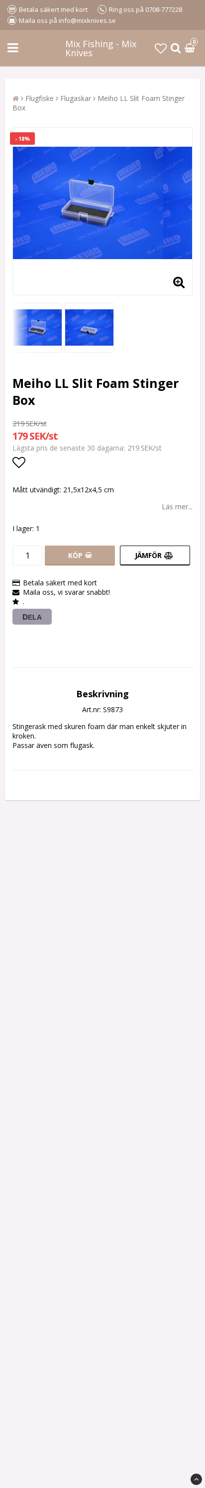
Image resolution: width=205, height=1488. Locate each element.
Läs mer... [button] (177, 506)
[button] (161, 48)
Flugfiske (39, 98)
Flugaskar (75, 98)
